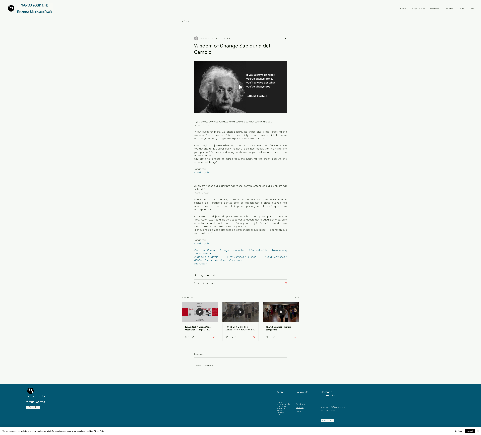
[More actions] (285, 38)
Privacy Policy (99, 431)
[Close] (477, 431)
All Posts (185, 21)
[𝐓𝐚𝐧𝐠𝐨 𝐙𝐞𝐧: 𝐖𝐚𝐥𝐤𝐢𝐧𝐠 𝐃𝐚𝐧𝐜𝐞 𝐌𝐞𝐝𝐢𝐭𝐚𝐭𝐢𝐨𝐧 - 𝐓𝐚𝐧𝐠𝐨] (200, 312)
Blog (279, 414)
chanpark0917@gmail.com (333, 407)
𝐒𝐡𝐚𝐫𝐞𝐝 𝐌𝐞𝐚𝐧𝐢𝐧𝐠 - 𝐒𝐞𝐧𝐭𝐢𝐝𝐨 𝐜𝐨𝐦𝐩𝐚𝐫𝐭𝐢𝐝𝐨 (278, 328)
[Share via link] (214, 275)
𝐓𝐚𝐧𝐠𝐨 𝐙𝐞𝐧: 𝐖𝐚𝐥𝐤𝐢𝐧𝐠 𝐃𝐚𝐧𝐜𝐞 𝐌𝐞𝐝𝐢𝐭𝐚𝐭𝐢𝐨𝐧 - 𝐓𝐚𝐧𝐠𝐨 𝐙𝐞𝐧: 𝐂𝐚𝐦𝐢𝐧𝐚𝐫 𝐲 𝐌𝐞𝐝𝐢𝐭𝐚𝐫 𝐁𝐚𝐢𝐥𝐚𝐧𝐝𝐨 (199, 328)
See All (296, 297)
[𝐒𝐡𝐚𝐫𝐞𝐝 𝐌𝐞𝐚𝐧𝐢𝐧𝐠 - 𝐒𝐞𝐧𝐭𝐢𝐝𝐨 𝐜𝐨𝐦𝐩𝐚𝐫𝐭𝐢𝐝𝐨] (281, 312)
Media (279, 410)
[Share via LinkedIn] (207, 275)
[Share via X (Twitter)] (201, 275)
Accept (470, 431)
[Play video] (240, 87)
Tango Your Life (283, 404)
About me (281, 408)
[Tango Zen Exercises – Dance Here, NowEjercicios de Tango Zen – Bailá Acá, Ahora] (240, 312)
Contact (280, 412)
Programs (281, 406)
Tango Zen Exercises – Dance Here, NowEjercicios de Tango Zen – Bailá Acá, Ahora (239, 328)
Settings (458, 431)
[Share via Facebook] (195, 275)
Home (279, 402)
